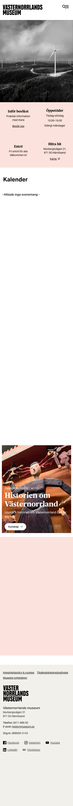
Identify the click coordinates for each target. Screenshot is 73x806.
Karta (53, 158)
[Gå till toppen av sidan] (68, 789)
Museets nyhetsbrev (15, 678)
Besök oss (18, 126)
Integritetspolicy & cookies (18, 672)
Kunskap (13, 526)
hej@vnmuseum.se (23, 726)
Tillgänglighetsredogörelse (52, 672)
